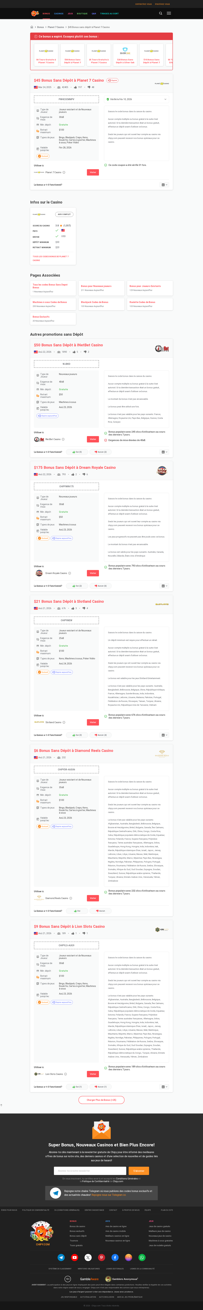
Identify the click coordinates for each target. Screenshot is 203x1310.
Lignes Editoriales (115, 1269)
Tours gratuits (76, 1245)
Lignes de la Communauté (142, 1269)
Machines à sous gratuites (161, 1240)
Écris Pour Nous (9, 1210)
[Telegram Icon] (61, 1257)
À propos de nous (131, 1210)
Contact (113, 1210)
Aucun (102, 452)
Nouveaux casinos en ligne (117, 1240)
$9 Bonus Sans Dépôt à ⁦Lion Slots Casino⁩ (69, 926)
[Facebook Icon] (115, 1257)
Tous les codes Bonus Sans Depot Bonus (50, 288)
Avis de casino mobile (115, 1231)
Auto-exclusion (106, 1297)
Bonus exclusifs (77, 1231)
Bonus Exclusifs (43, 319)
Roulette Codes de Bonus (142, 304)
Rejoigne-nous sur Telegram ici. (109, 1194)
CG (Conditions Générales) (66, 1210)
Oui (79, 452)
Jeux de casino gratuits (159, 1226)
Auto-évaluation (88, 1297)
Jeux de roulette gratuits (160, 1245)
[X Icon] (88, 1257)
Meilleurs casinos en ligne (117, 1236)
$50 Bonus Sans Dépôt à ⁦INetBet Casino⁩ (68, 345)
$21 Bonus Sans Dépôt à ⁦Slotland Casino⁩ (69, 601)
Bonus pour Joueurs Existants (145, 288)
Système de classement (60, 1269)
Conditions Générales (127, 1178)
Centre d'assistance (94, 1210)
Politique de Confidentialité (95, 1181)
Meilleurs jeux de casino (160, 1231)
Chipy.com (118, 1181)
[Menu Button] (169, 13)
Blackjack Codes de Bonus (94, 304)
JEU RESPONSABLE (69, 1297)
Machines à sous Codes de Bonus (50, 304)
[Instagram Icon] (128, 1257)
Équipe (148, 1210)
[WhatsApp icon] (142, 1257)
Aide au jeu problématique (129, 1297)
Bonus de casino (77, 1226)
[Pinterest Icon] (101, 1257)
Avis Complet (64, 214)
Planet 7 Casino (56, 27)
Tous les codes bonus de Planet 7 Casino (51, 258)
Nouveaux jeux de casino (160, 1236)
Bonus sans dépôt (78, 1236)
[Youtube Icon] (74, 1257)
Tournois (74, 1240)
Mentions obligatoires (89, 1269)
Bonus (40, 27)
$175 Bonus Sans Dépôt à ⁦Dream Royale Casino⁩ (75, 467)
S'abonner (138, 1170)
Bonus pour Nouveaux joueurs (96, 288)
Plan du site (167, 1210)
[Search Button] (161, 13)
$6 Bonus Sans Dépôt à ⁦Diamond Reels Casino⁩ (73, 750)
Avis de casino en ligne (115, 1226)
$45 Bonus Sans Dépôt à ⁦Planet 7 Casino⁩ (69, 80)
